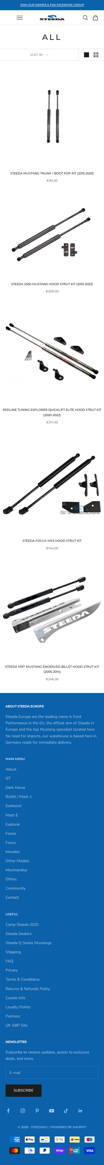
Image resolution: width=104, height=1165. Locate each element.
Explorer (13, 824)
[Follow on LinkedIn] (80, 1111)
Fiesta (11, 833)
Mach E (12, 815)
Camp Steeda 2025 (22, 924)
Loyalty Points (18, 1007)
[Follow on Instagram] (23, 1111)
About (11, 769)
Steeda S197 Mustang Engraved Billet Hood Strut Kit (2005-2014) (52, 669)
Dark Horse (15, 787)
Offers (11, 879)
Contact (12, 897)
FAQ (9, 961)
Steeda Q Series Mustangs (29, 942)
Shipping (13, 952)
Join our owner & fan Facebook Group (52, 5)
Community (16, 888)
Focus (11, 842)
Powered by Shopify (68, 1127)
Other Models (17, 861)
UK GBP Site (16, 1025)
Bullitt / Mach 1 (19, 796)
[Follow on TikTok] (66, 1111)
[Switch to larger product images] (86, 55)
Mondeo (13, 851)
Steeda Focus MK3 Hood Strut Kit (52, 541)
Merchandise (16, 870)
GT (8, 778)
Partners (13, 1016)
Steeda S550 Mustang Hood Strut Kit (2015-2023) (52, 284)
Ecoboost (14, 805)
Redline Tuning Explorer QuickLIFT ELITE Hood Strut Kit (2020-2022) (52, 412)
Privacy (12, 970)
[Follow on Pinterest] (37, 1111)
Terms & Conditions (23, 979)
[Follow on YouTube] (51, 1111)
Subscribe (24, 1090)
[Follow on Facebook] (8, 1111)
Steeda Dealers (19, 933)
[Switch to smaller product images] (95, 55)
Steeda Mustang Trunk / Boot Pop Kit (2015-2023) (52, 173)
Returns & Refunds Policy (28, 988)
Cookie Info (15, 998)
